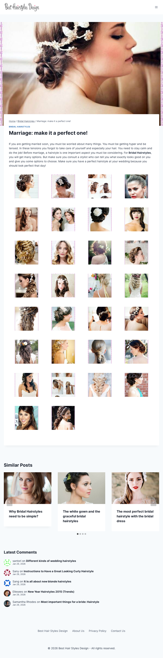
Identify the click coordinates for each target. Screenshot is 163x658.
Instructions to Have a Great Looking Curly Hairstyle (59, 571)
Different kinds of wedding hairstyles (51, 560)
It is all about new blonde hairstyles (47, 581)
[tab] (77, 534)
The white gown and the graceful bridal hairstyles (81, 516)
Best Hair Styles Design (53, 630)
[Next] (153, 501)
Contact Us (118, 630)
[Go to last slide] (9, 501)
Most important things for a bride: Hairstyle (70, 601)
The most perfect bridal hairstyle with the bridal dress (135, 516)
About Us (78, 630)
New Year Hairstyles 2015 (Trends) (51, 591)
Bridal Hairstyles (19, 126)
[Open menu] (156, 7)
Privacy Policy (97, 630)
